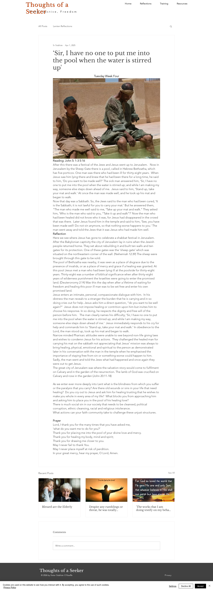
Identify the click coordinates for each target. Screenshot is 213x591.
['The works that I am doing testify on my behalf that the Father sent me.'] (153, 490)
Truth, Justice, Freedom (53, 11)
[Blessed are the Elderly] (59, 490)
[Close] (209, 586)
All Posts (42, 26)
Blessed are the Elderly (57, 506)
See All (171, 472)
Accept (200, 586)
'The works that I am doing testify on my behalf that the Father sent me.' (153, 508)
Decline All (186, 586)
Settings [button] (172, 586)
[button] (171, 26)
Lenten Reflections (62, 26)
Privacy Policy (9, 587)
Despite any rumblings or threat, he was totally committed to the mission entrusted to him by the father (106, 508)
